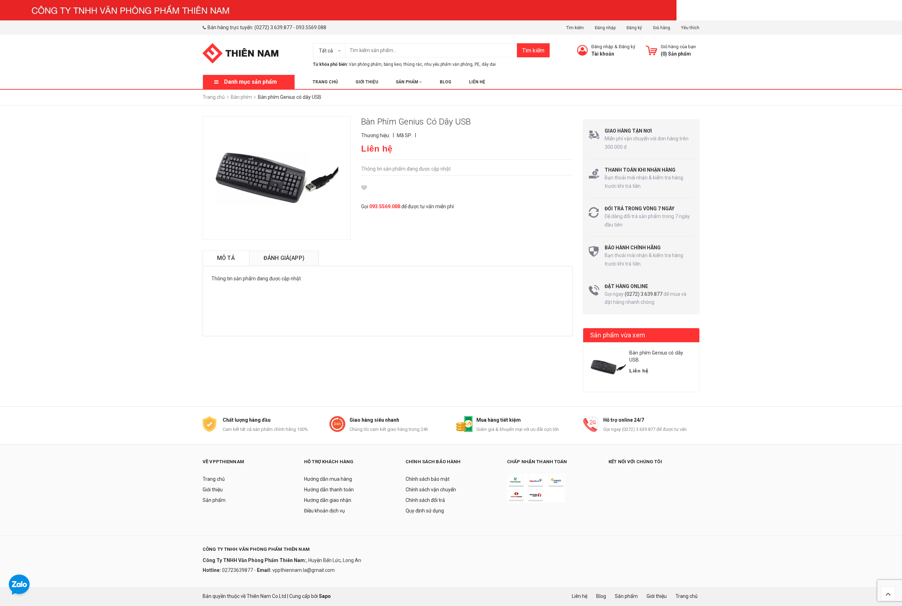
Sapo (325, 596)
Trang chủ (325, 81)
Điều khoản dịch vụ (324, 510)
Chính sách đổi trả (425, 500)
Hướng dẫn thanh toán (329, 489)
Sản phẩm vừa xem (617, 335)
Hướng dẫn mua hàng (328, 479)
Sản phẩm (407, 81)
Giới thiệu (367, 81)
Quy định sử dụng (425, 510)
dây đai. (489, 64)
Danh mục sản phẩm (250, 81)
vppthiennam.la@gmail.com (303, 570)
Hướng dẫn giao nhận (327, 500)
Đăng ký (634, 27)
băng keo (392, 64)
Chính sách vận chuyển (431, 489)
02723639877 (238, 570)
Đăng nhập (605, 27)
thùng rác (412, 64)
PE (477, 64)
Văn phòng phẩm (365, 64)
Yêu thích (690, 27)
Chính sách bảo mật (428, 479)
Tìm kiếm (575, 27)
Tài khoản (602, 54)
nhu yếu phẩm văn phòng (448, 64)
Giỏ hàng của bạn (678, 46)
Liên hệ (477, 81)
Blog (445, 81)
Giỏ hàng (661, 27)
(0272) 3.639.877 (273, 27)
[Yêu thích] (364, 188)
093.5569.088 (311, 27)
